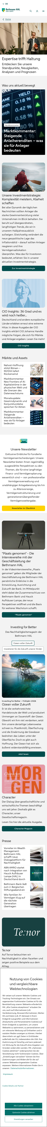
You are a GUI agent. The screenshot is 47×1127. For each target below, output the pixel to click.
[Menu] (43, 11)
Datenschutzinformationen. (22, 1068)
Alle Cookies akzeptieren (23, 1106)
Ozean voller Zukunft (23, 643)
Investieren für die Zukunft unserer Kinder (23, 649)
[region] (23, 1047)
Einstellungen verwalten (23, 1119)
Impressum (8, 1074)
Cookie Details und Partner (13, 1086)
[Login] (37, 11)
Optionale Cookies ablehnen (23, 1112)
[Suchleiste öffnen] (31, 11)
